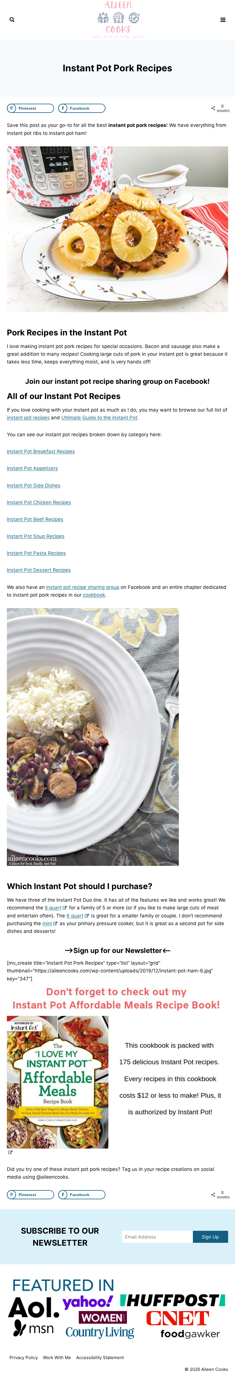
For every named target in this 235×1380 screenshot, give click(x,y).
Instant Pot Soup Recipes (35, 536)
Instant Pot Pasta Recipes (36, 553)
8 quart (53, 908)
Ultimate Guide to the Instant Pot (99, 417)
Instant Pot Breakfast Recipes (41, 451)
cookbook (94, 595)
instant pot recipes (28, 417)
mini (47, 923)
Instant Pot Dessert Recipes (39, 570)
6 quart (74, 916)
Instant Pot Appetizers (32, 468)
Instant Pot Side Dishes (33, 485)
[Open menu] (223, 19)
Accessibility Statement (100, 1357)
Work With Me (57, 1357)
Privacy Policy (23, 1357)
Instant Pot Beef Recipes (35, 519)
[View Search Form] (12, 20)
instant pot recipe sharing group (82, 587)
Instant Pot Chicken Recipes (39, 502)
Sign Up (210, 1237)
